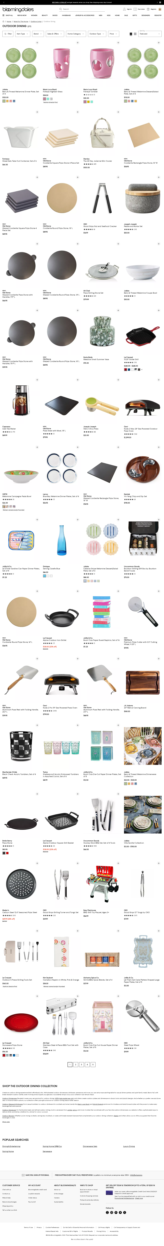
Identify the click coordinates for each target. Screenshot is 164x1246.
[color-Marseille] (14, 1055)
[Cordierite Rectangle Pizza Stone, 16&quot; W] (143, 132)
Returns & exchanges (9, 1202)
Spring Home (8, 1151)
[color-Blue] (14, 101)
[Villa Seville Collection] (143, 814)
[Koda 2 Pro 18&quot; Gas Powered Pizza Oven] (62, 679)
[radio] (4, 101)
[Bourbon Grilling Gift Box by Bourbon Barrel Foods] (143, 540)
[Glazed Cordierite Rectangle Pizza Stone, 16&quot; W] (102, 468)
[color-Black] (4, 853)
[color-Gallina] (4, 506)
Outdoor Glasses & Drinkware (12, 1104)
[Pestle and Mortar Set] (143, 198)
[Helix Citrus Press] (102, 400)
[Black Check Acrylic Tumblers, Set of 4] (21, 746)
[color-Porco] (10, 506)
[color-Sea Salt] (135, 369)
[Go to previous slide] (3, 2)
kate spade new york (66, 1098)
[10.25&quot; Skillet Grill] (143, 331)
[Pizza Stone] (21, 814)
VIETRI (57, 1098)
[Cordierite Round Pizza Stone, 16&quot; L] (62, 198)
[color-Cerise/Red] (125, 369)
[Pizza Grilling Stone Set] (102, 264)
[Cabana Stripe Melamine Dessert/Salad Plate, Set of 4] (102, 540)
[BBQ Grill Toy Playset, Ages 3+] (102, 884)
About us (57, 1189)
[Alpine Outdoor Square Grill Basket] (62, 814)
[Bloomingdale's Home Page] (18, 9)
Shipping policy (7, 1206)
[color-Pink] (10, 101)
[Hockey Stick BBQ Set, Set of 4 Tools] (102, 814)
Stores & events (85, 1204)
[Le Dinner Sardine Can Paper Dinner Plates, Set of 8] (21, 540)
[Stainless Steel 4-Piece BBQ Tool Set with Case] (62, 1017)
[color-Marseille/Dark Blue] (129, 369)
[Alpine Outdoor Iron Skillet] (62, 612)
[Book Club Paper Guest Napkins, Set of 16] (102, 612)
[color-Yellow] (7, 101)
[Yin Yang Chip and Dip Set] (143, 468)
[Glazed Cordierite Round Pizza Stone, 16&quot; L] (62, 331)
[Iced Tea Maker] (21, 400)
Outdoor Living (36, 21)
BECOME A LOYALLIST (59, 2)
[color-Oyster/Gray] (139, 369)
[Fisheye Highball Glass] (62, 63)
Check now (139, 1198)
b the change (58, 1194)
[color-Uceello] (7, 506)
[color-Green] (4, 101)
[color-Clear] (51, 576)
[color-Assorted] (85, 581)
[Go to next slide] (157, 2)
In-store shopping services (89, 1196)
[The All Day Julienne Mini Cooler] (102, 132)
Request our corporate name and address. (103, 1235)
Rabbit (116, 1116)
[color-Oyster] (10, 1055)
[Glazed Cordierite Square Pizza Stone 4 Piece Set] (21, 198)
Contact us (6, 1194)
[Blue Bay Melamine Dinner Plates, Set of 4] (62, 468)
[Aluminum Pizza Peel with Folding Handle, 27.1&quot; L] (102, 679)
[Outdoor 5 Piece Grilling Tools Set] (21, 951)
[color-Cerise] (4, 1055)
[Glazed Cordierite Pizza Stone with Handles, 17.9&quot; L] (21, 264)
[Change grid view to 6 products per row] (135, 34)
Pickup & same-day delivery (89, 1200)
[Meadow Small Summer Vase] (102, 331)
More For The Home (21, 21)
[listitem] (82, 2)
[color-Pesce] (14, 506)
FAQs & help (6, 1198)
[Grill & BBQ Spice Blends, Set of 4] (102, 951)
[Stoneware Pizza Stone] (21, 1017)
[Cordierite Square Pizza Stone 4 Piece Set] (62, 132)
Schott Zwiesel (98, 1104)
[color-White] (51, 99)
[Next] (37, 63)
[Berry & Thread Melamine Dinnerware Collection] (143, 746)
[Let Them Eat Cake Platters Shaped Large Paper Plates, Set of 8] (143, 951)
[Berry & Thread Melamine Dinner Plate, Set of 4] (21, 63)
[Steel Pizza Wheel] (143, 1017)
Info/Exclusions (136, 1175)
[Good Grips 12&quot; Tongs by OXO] (143, 884)
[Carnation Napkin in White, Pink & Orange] (62, 951)
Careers (57, 1198)
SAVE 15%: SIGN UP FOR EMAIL (37, 1175)
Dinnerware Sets (90, 1146)
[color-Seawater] (48, 99)
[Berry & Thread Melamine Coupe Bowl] (143, 264)
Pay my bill (32, 1202)
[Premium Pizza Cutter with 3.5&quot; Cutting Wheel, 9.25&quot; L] (143, 612)
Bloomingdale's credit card (37, 1189)
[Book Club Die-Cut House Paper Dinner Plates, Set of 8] (102, 1017)
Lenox (75, 1110)
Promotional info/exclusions (124, 1198)
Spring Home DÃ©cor (52, 1146)
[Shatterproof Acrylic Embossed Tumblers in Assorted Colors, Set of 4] (62, 746)
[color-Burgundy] (7, 853)
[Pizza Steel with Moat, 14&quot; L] (62, 400)
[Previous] (5, 63)
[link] (21, 95)
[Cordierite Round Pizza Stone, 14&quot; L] (21, 612)
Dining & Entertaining (11, 1146)
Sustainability (58, 1202)
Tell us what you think (9, 1210)
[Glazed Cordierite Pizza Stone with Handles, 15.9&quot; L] (21, 331)
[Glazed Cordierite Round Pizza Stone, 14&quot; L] (62, 264)
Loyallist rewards (34, 1194)
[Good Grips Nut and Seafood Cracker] (102, 198)
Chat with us (6, 1189)
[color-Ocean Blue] (95, 581)
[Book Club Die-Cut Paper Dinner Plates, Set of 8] (102, 746)
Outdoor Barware (8, 1116)
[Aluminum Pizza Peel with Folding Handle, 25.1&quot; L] (21, 679)
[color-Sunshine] (88, 581)
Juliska (69, 1110)
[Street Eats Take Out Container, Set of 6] (21, 132)
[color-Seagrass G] (98, 581)
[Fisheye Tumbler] (102, 63)
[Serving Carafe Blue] (62, 540)
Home (9, 21)
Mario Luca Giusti (84, 1104)
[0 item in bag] (160, 9)
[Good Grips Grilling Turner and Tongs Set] (62, 884)
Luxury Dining (129, 1146)
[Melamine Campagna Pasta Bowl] (21, 468)
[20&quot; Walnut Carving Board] (143, 679)
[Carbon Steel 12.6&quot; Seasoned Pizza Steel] (21, 884)
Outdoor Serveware (9, 1110)
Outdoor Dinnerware (9, 1098)
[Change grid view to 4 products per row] (131, 34)
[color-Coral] (92, 581)
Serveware (47, 1151)
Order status (32, 1198)
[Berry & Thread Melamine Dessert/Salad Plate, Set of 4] (143, 63)
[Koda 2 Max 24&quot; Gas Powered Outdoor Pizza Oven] (143, 400)
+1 (141, 369)
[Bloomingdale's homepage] (3, 22)
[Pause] (160, 2)
